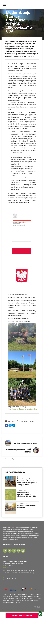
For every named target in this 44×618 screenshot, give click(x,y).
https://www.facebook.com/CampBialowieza (22, 409)
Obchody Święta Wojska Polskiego (26, 506)
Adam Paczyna (11, 421)
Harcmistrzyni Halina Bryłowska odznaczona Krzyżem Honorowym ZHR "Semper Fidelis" (27, 482)
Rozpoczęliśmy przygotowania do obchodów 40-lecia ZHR (26, 494)
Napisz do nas (7, 567)
